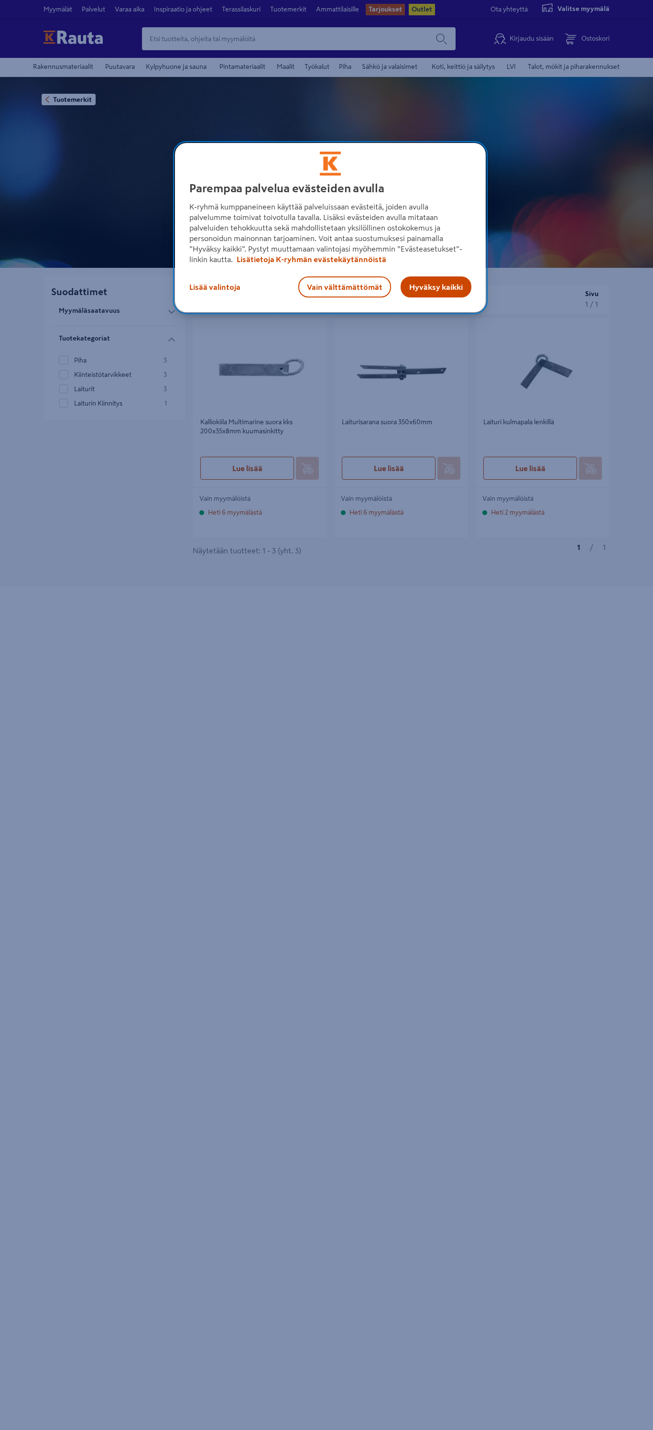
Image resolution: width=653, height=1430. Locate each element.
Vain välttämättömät (344, 287)
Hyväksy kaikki (436, 287)
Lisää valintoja (214, 287)
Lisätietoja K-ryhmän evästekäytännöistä (310, 259)
